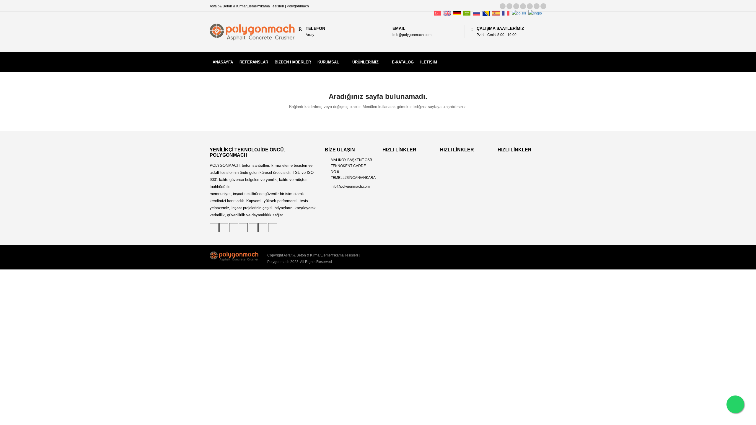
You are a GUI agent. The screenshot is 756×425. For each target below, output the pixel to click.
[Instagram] (537, 6)
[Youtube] (543, 6)
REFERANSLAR (253, 62)
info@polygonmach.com (350, 186)
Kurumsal (328, 62)
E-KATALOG (403, 62)
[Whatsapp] (735, 404)
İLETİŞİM (428, 62)
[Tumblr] (530, 6)
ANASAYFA (223, 62)
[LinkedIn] (516, 6)
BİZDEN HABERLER (293, 62)
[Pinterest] (509, 6)
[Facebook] (523, 6)
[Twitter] (503, 6)
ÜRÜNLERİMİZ (365, 62)
